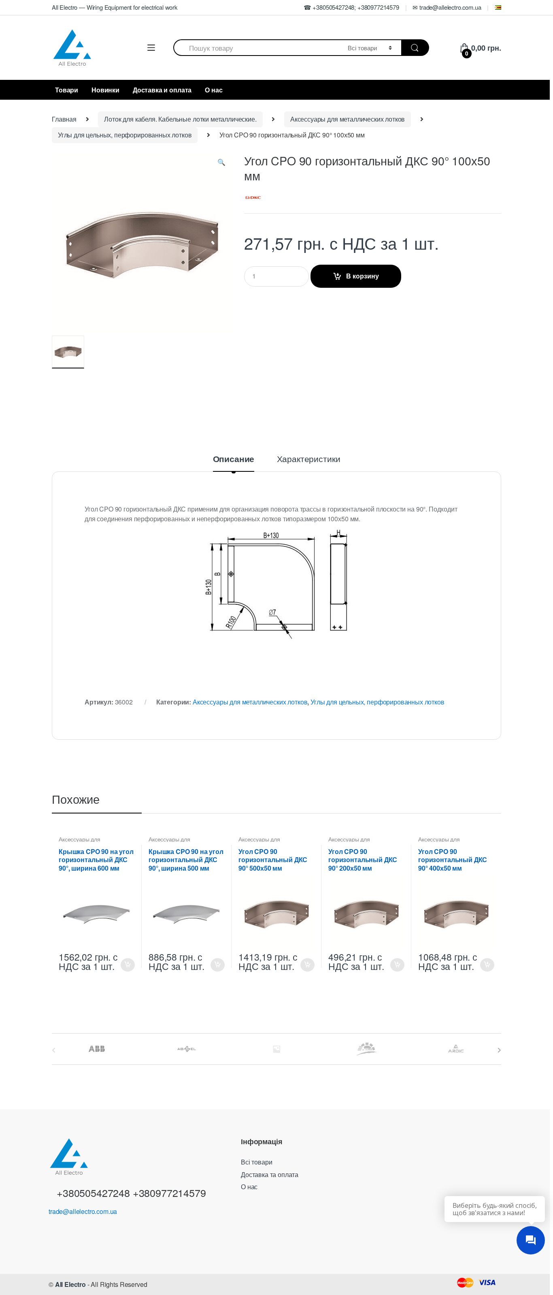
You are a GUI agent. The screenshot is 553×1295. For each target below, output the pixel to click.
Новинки (105, 89)
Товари (66, 89)
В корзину (362, 275)
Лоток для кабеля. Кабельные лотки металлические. (180, 119)
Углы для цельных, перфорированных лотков (125, 134)
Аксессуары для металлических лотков (347, 119)
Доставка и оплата (162, 89)
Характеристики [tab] (308, 459)
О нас (213, 89)
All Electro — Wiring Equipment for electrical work (114, 7)
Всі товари (256, 1162)
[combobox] (255, 47)
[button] (221, 163)
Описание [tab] (234, 459)
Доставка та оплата (269, 1174)
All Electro (70, 1284)
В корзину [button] (127, 965)
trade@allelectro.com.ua (83, 1211)
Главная (64, 119)
